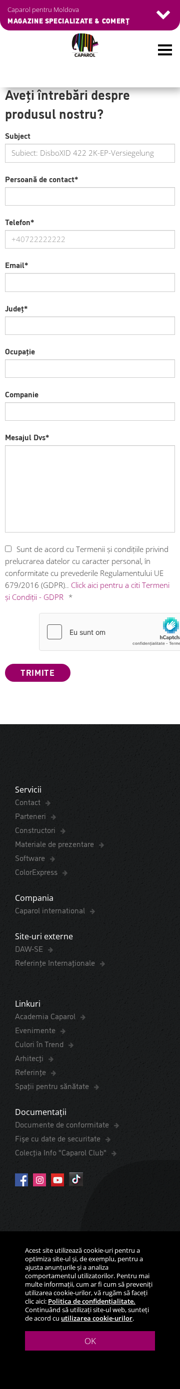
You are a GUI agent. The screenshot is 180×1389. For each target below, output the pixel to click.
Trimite (37, 672)
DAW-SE (30, 948)
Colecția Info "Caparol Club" (61, 1151)
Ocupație (20, 350)
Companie (21, 393)
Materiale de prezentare (55, 843)
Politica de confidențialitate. (92, 1301)
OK (90, 1341)
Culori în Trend (40, 1043)
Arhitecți (30, 1057)
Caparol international (51, 909)
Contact (28, 801)
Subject (17, 135)
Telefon (19, 221)
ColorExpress (37, 871)
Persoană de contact (41, 178)
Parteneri (31, 815)
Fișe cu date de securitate (58, 1137)
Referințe (31, 1071)
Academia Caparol (46, 1015)
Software (31, 857)
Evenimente (36, 1029)
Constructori (36, 829)
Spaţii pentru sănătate (53, 1085)
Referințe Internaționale (56, 962)
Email (16, 264)
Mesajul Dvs (27, 436)
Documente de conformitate (63, 1123)
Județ (16, 307)
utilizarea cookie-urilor (96, 1318)
